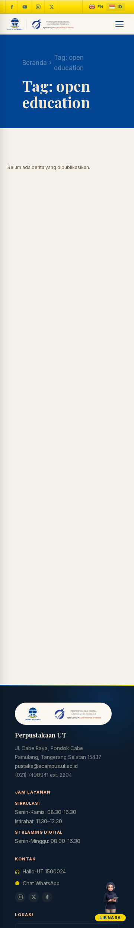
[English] (96, 7)
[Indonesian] (115, 7)
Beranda (34, 62)
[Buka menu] (120, 24)
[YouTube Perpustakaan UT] (25, 6)
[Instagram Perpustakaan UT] (38, 6)
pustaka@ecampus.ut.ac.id (46, 766)
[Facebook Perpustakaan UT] (11, 6)
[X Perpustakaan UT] (33, 897)
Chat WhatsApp (41, 883)
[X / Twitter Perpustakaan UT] (51, 6)
